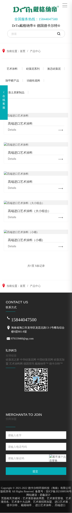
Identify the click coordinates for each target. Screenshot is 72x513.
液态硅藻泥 (54, 68)
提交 (35, 471)
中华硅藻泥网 (28, 359)
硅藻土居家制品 (15, 92)
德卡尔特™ (56, 363)
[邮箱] (8, 339)
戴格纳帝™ (41, 363)
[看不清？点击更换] (57, 458)
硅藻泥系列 (33, 68)
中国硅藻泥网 (45, 359)
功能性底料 (33, 80)
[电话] (8, 318)
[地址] (8, 328)
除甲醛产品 (12, 80)
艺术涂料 (12, 68)
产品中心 (35, 51)
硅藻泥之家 (12, 359)
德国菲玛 (28, 363)
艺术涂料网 (16, 363)
